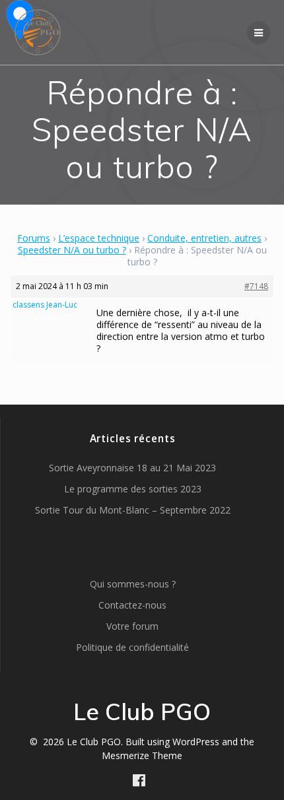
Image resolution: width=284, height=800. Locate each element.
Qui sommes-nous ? (133, 584)
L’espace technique (98, 238)
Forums (33, 238)
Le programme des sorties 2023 (132, 489)
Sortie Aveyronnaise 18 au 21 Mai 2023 (132, 467)
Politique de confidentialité (132, 647)
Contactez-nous (132, 605)
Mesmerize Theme (142, 755)
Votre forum (132, 626)
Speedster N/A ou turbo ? (72, 250)
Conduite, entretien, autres (204, 238)
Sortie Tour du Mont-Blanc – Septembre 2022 (133, 510)
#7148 (256, 286)
